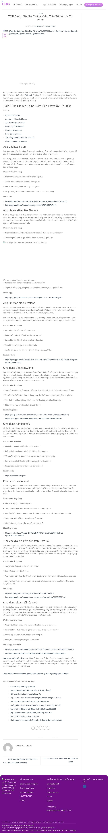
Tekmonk (29, 95)
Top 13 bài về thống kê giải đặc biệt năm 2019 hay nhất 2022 (33, 709)
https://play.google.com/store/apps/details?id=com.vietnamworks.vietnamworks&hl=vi (37, 415)
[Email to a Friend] (40, 728)
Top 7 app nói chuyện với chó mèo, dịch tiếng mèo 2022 (31, 713)
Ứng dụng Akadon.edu (13, 130)
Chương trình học (31, 5)
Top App (40, 13)
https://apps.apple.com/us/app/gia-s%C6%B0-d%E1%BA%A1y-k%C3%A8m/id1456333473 (39, 649)
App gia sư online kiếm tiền (13, 658)
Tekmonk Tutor (49, 26)
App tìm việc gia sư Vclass (15, 123)
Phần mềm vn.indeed (13, 134)
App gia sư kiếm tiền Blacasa (16, 119)
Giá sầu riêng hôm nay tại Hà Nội (22, 687)
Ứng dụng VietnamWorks (14, 126)
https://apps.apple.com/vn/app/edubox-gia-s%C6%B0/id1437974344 (30, 205)
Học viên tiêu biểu (49, 5)
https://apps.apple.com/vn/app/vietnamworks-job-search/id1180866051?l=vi (33, 418)
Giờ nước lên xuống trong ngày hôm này (25, 694)
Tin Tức (79, 5)
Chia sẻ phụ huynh (66, 5)
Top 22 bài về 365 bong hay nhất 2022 (24, 716)
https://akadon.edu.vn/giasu (15, 476)
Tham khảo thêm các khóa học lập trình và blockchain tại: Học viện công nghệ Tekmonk (35, 674)
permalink (55, 737)
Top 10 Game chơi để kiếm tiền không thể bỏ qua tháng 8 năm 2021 (35, 698)
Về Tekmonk (17, 5)
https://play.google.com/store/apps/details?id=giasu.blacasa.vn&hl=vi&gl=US (34, 297)
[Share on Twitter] (36, 728)
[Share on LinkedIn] (48, 728)
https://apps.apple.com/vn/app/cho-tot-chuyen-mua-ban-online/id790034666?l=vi (35, 597)
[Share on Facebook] (33, 728)
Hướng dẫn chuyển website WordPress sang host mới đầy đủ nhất (35, 705)
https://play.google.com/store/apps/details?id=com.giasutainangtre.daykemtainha (35, 653)
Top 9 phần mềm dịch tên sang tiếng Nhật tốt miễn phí (30, 690)
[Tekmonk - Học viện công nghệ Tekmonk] (6, 5)
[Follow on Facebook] (84, 786)
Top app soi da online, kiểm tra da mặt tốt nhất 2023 (29, 701)
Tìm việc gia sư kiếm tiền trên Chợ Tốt (19, 138)
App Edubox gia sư (12, 115)
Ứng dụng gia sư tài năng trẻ (16, 141)
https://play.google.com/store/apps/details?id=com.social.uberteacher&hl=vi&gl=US (36, 201)
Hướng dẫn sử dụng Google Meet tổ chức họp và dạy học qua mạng (36, 720)
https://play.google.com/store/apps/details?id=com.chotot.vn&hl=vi (29, 593)
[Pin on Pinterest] (44, 728)
